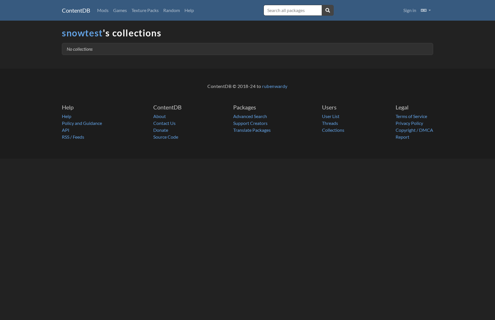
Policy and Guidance (82, 123)
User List (330, 116)
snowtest (82, 32)
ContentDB (76, 10)
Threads (330, 123)
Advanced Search (250, 116)
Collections (333, 130)
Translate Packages (252, 130)
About (159, 116)
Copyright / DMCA (414, 130)
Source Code (165, 137)
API (65, 130)
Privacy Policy (409, 123)
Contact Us (164, 123)
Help (189, 10)
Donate (160, 130)
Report (402, 137)
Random (171, 10)
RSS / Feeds (73, 137)
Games (120, 10)
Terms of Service (411, 116)
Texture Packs (145, 10)
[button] (426, 10)
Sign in (409, 10)
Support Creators (250, 123)
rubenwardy (275, 86)
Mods (103, 10)
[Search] (328, 10)
